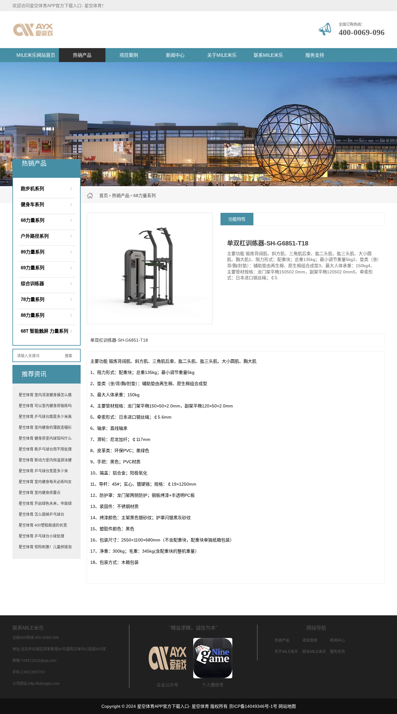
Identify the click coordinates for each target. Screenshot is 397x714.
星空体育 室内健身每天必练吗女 (45, 482)
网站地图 (287, 706)
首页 (103, 195)
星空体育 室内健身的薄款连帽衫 (45, 427)
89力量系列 (32, 251)
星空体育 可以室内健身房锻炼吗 (45, 406)
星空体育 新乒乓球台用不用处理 (45, 449)
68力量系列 (144, 195)
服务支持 (315, 55)
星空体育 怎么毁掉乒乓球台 (41, 514)
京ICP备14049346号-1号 (253, 706)
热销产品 (82, 55)
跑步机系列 (32, 188)
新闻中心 (175, 55)
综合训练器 (32, 283)
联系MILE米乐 (268, 55)
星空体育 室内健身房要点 (39, 493)
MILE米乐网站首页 (35, 55)
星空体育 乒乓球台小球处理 (41, 536)
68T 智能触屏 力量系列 (44, 331)
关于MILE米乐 (222, 55)
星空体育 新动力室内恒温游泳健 (45, 460)
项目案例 (128, 55)
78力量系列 (32, 299)
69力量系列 (32, 267)
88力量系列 (32, 315)
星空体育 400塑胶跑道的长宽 (43, 525)
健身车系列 (32, 204)
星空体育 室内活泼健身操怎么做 (45, 395)
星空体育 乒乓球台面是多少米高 (45, 417)
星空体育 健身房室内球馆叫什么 (45, 438)
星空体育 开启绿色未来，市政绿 (45, 503)
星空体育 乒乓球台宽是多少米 (43, 471)
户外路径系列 (35, 236)
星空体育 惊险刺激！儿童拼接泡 (45, 547)
